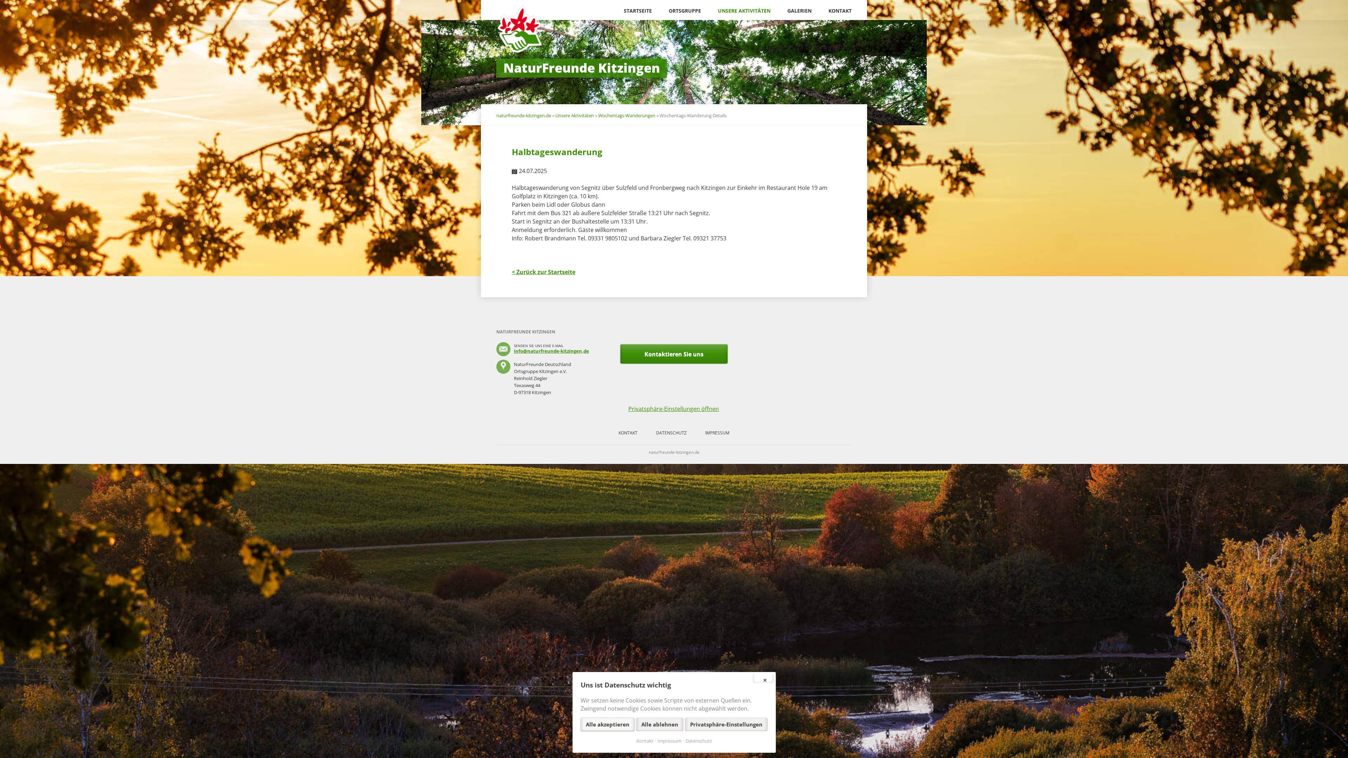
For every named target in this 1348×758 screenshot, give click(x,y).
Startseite (638, 10)
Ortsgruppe (685, 10)
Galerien (799, 10)
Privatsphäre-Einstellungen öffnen (673, 409)
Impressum (717, 433)
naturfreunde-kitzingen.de (523, 115)
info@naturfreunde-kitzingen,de (551, 351)
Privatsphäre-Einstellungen (726, 724)
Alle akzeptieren (607, 724)
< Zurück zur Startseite (543, 272)
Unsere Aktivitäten (744, 10)
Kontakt (840, 10)
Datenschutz (671, 433)
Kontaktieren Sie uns (674, 354)
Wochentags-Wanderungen (626, 115)
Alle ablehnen (659, 724)
